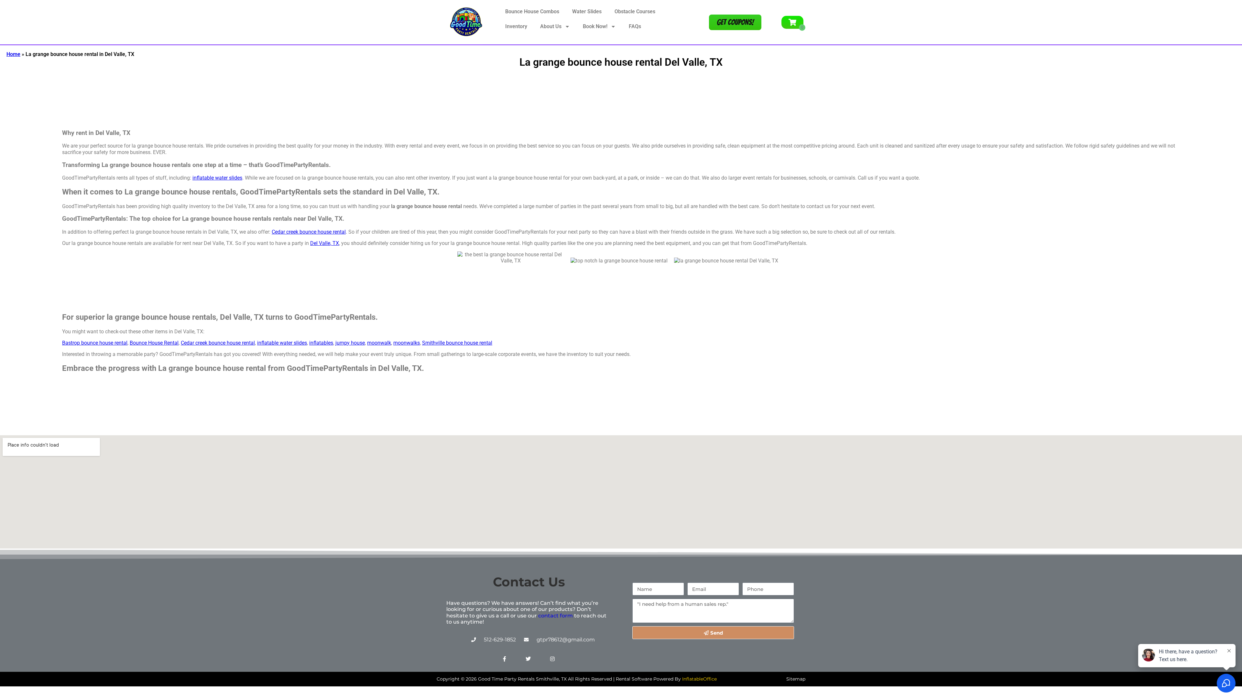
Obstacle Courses (635, 11)
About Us (550, 26)
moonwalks (406, 343)
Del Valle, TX (324, 243)
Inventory (516, 26)
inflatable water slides (217, 178)
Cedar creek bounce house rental (309, 232)
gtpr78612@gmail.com (566, 640)
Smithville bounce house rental (457, 343)
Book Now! (595, 26)
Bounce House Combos (532, 11)
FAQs (635, 26)
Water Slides (587, 11)
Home (13, 54)
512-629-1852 (500, 640)
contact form (555, 616)
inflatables (321, 343)
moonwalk (379, 343)
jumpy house (350, 343)
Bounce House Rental (154, 343)
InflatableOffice (699, 679)
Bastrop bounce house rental (94, 343)
